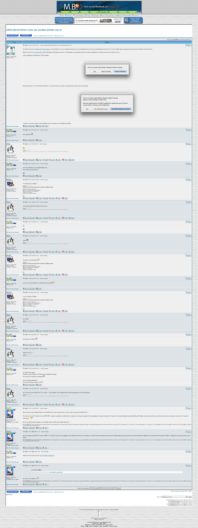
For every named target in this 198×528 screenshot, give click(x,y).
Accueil (65, 12)
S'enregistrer (96, 15)
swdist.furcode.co (38, 52)
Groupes (88, 15)
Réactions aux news (59, 35)
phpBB (96, 518)
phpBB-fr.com (101, 519)
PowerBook (84, 12)
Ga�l (86, 526)
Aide (62, 15)
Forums (103, 12)
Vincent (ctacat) (113, 526)
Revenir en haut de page (12, 126)
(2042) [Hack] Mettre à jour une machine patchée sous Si (34, 29)
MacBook (75, 12)
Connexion (135, 15)
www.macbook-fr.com (105, 522)
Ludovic (93, 524)
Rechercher (69, 15)
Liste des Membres (79, 15)
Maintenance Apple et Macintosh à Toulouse (102, 527)
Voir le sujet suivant (186, 39)
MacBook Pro (92, 527)
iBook (94, 12)
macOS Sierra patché (44, 49)
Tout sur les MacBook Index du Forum (43, 35)
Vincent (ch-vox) (100, 524)
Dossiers (123, 12)
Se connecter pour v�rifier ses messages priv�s (118, 15)
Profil (103, 15)
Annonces (113, 12)
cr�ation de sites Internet (112, 527)
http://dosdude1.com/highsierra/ (30, 169)
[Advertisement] (99, 25)
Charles (107, 524)
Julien (100, 526)
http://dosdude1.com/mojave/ (47, 455)
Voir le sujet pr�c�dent (173, 39)
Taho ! (111, 524)
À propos (132, 12)
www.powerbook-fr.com (93, 522)
